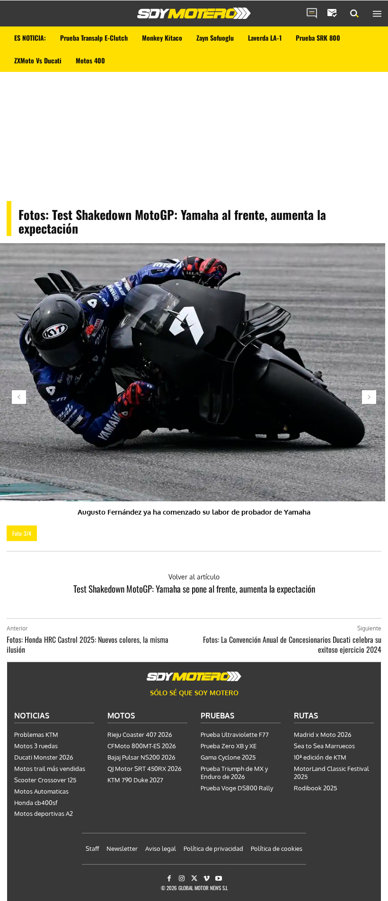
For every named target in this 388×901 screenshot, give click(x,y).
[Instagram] (181, 878)
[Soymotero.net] (194, 13)
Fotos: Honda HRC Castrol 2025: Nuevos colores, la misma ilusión (87, 644)
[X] (194, 878)
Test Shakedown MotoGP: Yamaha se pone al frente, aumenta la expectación (194, 588)
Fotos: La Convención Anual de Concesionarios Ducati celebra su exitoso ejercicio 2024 (292, 644)
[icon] (311, 13)
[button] (354, 13)
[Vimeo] (206, 878)
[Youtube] (219, 878)
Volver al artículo (194, 577)
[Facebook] (169, 878)
